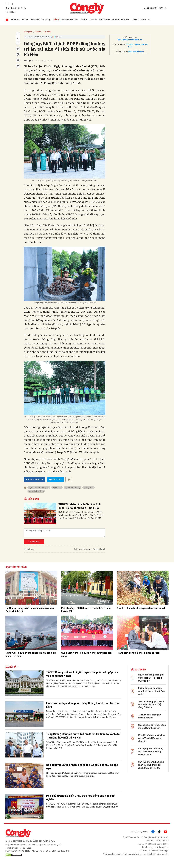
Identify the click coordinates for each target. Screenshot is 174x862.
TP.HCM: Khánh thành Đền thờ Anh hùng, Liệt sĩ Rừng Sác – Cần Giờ (79, 506)
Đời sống (47, 32)
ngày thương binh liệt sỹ (39, 487)
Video (143, 20)
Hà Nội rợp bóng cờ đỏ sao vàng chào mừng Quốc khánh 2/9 (29, 610)
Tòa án (25, 20)
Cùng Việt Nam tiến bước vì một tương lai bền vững (86, 654)
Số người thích (99, 549)
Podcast (125, 20)
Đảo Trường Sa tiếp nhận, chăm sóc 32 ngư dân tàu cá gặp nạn (82, 766)
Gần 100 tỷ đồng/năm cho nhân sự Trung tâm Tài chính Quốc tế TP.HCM (151, 765)
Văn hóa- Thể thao (70, 20)
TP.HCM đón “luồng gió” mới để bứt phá (150, 716)
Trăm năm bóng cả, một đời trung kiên (138, 652)
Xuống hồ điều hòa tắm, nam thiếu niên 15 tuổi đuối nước (151, 691)
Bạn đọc (135, 20)
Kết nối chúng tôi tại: (139, 831)
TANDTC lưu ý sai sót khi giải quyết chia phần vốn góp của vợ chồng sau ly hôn (82, 674)
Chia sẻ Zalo (56, 479)
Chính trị (15, 20)
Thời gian (87, 549)
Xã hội (56, 20)
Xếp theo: (78, 549)
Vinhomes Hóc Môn (136, 52)
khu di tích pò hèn (36, 491)
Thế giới (93, 20)
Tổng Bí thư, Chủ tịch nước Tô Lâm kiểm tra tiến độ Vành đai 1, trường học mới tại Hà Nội (83, 735)
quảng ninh (88, 487)
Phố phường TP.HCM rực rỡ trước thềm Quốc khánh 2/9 (86, 610)
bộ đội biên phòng (72, 487)
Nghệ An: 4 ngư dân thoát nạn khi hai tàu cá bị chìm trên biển (30, 654)
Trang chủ (28, 32)
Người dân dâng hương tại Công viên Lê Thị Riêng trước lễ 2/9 (151, 677)
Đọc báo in (13, 12)
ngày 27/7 (57, 487)
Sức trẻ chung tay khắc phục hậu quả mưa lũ (141, 608)
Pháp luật (46, 20)
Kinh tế (84, 20)
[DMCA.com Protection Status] (45, 855)
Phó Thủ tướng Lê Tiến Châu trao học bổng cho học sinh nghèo (80, 797)
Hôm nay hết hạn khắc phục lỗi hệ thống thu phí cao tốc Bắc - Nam (83, 705)
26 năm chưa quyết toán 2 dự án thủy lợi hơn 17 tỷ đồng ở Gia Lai (151, 704)
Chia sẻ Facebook (35, 479)
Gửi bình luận (34, 542)
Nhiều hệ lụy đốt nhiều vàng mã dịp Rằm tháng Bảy (152, 726)
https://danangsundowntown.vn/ (130, 40)
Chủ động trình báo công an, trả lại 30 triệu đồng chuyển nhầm (150, 751)
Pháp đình (35, 20)
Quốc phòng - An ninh (109, 20)
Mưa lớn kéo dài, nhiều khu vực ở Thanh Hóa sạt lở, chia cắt (151, 738)
